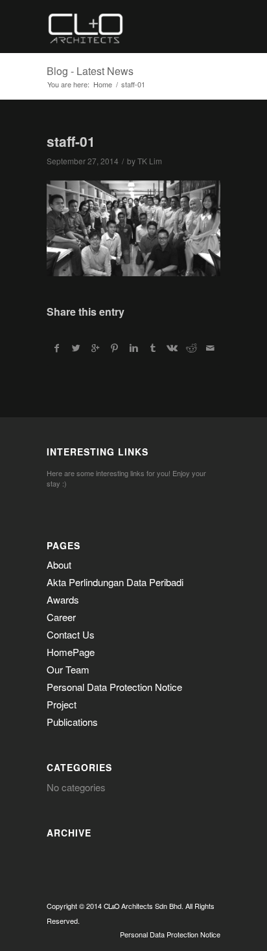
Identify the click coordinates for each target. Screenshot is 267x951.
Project (61, 704)
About (59, 564)
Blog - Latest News (90, 70)
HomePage (71, 652)
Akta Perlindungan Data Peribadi (115, 582)
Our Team (68, 669)
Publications (72, 721)
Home (102, 84)
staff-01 (71, 141)
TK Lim (149, 160)
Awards (63, 599)
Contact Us (71, 634)
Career (61, 617)
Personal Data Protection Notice (114, 687)
